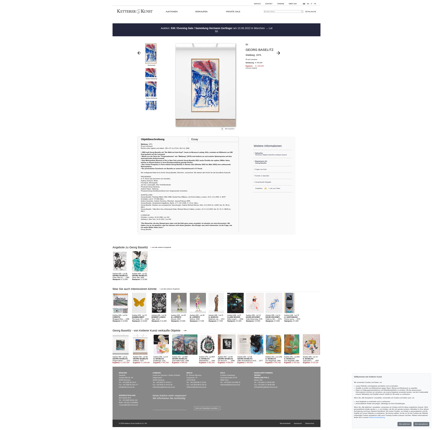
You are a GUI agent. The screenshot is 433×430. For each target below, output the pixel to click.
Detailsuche (310, 12)
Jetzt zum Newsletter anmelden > (207, 408)
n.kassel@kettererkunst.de (128, 405)
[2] (278, 53)
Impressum (298, 423)
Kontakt (269, 4)
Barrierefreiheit (285, 423)
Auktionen (172, 11)
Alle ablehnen (404, 424)
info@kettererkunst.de (127, 387)
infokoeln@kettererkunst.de (230, 385)
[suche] (302, 11)
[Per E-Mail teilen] (265, 188)
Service (257, 4)
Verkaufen (201, 11)
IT (311, 4)
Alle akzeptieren (421, 424)
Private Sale (233, 11)
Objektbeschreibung (152, 139)
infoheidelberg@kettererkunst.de (266, 387)
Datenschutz (309, 423)
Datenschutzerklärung (377, 417)
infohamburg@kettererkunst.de (164, 387)
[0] (139, 53)
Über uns (293, 4)
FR (315, 4)
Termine (280, 4)
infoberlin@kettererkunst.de (196, 387)
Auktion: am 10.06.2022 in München (213, 28)
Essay (194, 139)
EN (308, 4)
